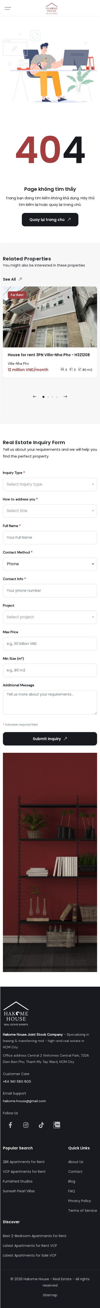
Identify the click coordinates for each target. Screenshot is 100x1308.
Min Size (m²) (13, 658)
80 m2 (87, 369)
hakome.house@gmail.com (24, 1101)
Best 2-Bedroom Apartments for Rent (35, 1235)
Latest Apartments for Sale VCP (29, 1255)
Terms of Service (82, 1210)
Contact (75, 1171)
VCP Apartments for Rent (24, 1171)
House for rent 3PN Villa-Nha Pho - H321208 (49, 354)
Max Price (10, 632)
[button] (43, 397)
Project (8, 605)
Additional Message (18, 685)
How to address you (20, 499)
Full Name (12, 526)
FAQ (71, 1191)
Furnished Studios (18, 1181)
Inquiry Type (14, 472)
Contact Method (18, 552)
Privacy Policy (79, 1200)
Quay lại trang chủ (47, 219)
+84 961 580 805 (17, 1081)
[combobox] (50, 484)
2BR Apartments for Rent (24, 1161)
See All (9, 279)
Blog (71, 1181)
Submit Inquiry (47, 738)
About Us (75, 1161)
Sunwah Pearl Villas (19, 1191)
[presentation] (34, 396)
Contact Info (14, 579)
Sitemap (50, 1295)
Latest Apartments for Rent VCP (30, 1245)
